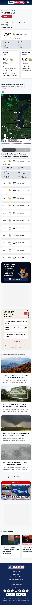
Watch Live (4, 7)
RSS (27, 590)
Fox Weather (16, 2)
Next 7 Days (23, 150)
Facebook (4, 590)
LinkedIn (19, 590)
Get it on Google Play (21, 594)
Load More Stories (16, 477)
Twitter (8, 590)
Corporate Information (16, 584)
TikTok (23, 590)
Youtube (16, 590)
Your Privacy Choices (17, 579)
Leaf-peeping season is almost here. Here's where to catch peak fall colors (15, 377)
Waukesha (8, 10)
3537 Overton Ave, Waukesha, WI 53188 (16, 322)
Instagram (12, 590)
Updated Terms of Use (16, 576)
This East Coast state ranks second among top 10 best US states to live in (15, 406)
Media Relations (16, 582)
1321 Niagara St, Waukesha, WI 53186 (15, 335)
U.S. (2, 10)
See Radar (7, 16)
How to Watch (22, 7)
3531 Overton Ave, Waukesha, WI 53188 (16, 329)
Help (16, 587)
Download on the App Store (10, 594)
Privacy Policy (16, 574)
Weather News (13, 7)
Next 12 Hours (9, 150)
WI (5, 10)
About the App (16, 571)
